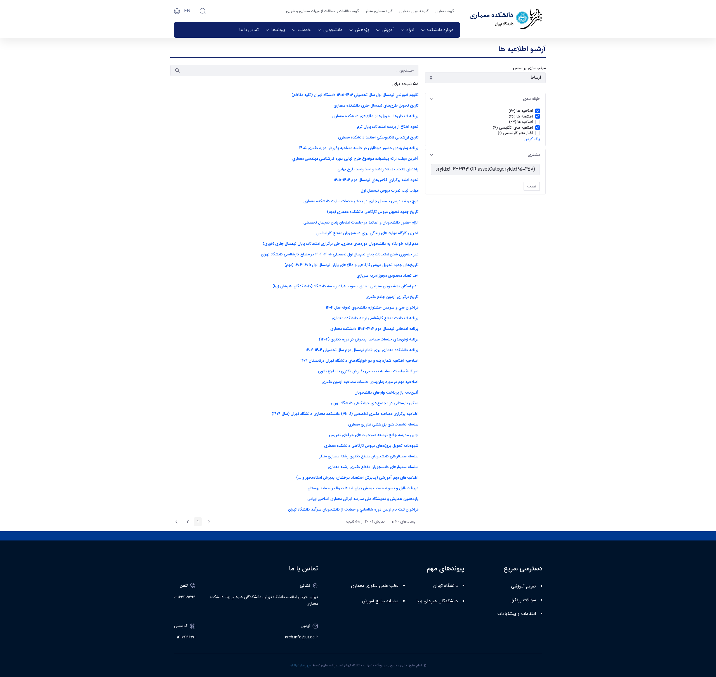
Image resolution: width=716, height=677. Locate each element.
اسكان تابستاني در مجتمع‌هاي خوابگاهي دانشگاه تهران (374, 403)
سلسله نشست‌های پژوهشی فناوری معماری (383, 424)
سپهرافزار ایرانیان (301, 665)
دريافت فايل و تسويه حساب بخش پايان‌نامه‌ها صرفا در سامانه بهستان (363, 488)
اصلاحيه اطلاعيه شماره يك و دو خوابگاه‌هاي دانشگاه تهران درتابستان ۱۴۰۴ (359, 361)
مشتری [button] (534, 155)
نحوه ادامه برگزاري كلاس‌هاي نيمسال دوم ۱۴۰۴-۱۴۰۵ (376, 180)
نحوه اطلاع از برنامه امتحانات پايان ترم (387, 127)
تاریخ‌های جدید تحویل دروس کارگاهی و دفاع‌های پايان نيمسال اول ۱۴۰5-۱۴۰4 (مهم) (351, 265)
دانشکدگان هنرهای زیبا (437, 601)
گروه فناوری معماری (413, 11)
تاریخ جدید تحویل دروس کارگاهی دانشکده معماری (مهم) (372, 212)
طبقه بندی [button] (531, 99)
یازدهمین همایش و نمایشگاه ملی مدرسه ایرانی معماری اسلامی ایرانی (362, 499)
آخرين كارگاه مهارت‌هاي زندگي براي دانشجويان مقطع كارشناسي (367, 233)
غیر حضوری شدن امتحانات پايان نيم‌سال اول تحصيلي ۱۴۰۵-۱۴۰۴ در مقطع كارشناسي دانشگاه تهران (339, 254)
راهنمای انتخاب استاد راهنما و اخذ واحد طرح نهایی (378, 169)
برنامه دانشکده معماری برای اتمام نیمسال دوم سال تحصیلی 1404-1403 (361, 350)
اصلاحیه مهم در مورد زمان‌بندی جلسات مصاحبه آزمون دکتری (370, 382)
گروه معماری (444, 11)
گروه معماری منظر (379, 11)
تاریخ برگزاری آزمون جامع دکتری (392, 297)
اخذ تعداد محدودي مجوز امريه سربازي (387, 275)
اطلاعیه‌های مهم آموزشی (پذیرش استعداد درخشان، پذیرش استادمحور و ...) (357, 477)
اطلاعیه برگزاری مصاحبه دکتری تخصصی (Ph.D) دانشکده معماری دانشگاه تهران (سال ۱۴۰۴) (345, 414)
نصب (531, 186)
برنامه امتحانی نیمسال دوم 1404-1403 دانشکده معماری (374, 329)
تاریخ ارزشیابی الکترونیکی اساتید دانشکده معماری (378, 137)
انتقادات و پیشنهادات (516, 614)
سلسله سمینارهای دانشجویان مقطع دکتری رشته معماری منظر (368, 456)
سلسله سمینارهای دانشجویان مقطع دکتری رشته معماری (373, 467)
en (187, 11)
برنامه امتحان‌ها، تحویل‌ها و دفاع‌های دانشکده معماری (375, 116)
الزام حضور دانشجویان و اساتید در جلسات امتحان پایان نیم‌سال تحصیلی (360, 222)
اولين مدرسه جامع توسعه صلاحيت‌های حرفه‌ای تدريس (373, 435)
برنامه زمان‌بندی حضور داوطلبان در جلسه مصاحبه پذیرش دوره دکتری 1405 (358, 148)
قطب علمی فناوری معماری (374, 586)
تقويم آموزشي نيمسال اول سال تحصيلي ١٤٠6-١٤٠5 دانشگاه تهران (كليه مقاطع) (354, 95)
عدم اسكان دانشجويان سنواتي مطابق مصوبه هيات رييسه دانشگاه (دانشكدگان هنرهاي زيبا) (345, 286)
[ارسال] (177, 70)
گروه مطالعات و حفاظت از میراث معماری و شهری (322, 11)
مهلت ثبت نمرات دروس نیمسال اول (389, 190)
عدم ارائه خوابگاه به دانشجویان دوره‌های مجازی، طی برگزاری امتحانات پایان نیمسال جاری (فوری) (340, 244)
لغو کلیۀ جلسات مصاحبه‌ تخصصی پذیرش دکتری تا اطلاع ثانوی (368, 371)
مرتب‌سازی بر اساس (529, 68)
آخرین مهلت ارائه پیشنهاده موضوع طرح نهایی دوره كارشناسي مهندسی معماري (354, 159)
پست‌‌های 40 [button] (401, 522)
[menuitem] (437, 30)
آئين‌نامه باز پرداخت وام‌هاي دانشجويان (386, 392)
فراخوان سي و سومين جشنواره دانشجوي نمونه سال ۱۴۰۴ (372, 307)
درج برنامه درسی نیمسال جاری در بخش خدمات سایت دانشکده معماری (360, 201)
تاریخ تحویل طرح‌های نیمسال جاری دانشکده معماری (376, 105)
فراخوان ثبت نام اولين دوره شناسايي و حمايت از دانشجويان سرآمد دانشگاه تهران (353, 509)
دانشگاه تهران (445, 586)
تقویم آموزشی (523, 586)
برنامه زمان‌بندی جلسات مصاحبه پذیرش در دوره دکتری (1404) (368, 339)
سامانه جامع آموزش (380, 601)
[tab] (485, 99)
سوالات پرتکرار (523, 600)
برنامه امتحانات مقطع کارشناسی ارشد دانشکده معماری (375, 318)
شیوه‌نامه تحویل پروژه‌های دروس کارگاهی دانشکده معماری (371, 446)
